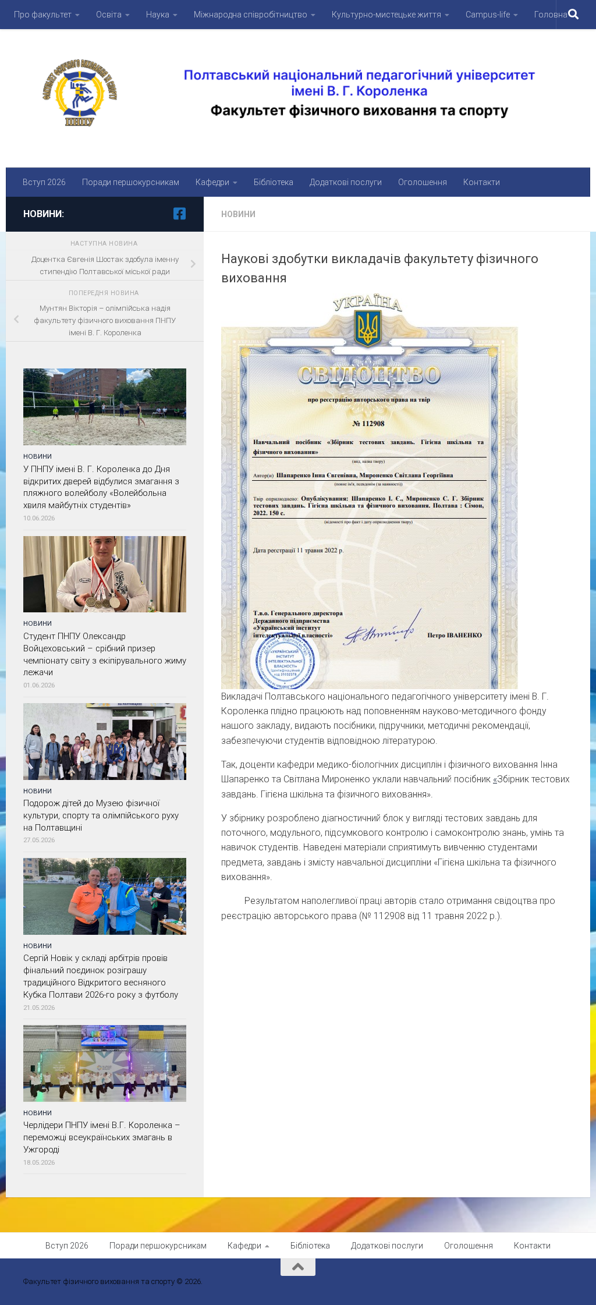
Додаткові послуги (346, 182)
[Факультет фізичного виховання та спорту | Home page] (298, 92)
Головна (550, 14)
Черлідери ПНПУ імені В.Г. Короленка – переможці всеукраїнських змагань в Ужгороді (101, 1137)
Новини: (43, 213)
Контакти (481, 182)
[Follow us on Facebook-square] (179, 214)
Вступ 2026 (44, 182)
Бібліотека (273, 182)
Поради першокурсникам (130, 182)
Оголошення (422, 182)
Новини (238, 214)
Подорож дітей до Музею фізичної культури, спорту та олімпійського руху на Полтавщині (101, 815)
